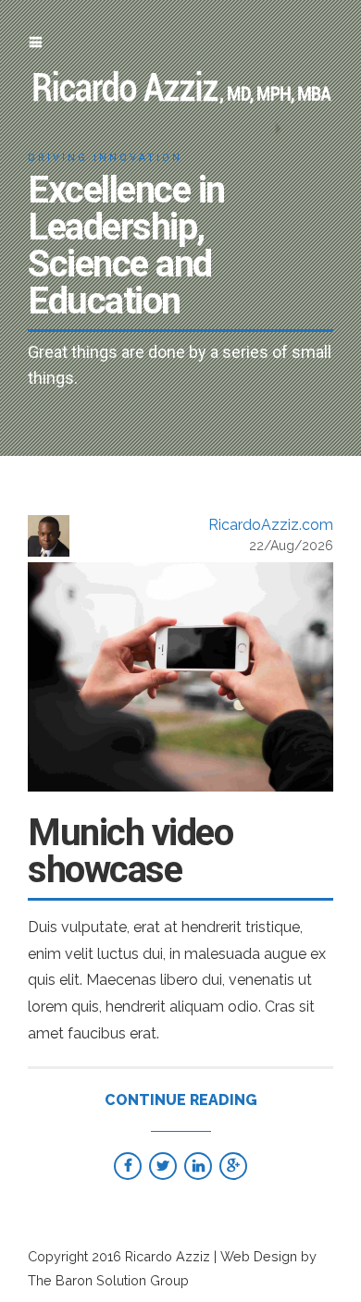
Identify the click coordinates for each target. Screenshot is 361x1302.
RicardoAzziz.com (270, 525)
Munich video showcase (130, 851)
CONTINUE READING (181, 1100)
